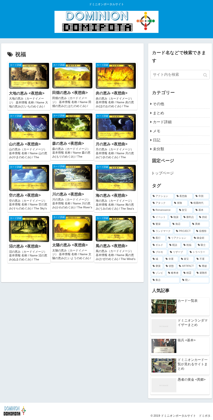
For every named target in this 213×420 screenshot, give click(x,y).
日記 (156, 140)
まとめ (158, 113)
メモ (156, 131)
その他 (158, 104)
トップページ (162, 173)
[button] (206, 75)
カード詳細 (162, 122)
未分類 (158, 149)
